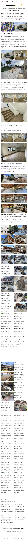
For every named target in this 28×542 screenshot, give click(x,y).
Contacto (18, 5)
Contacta (16, 538)
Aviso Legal (21, 538)
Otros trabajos (10, 538)
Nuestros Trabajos (10, 5)
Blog (5, 538)
